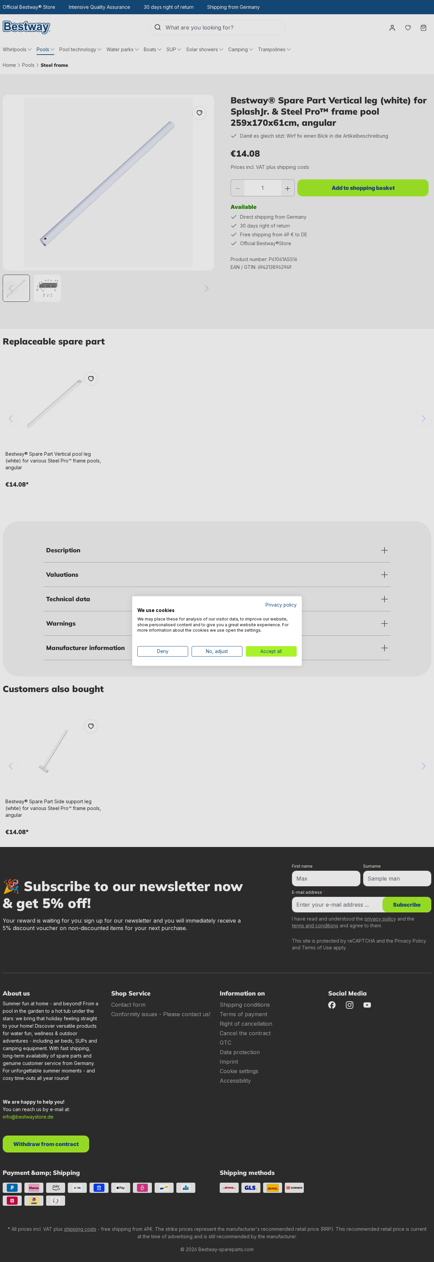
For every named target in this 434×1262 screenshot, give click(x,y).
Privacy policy (281, 605)
